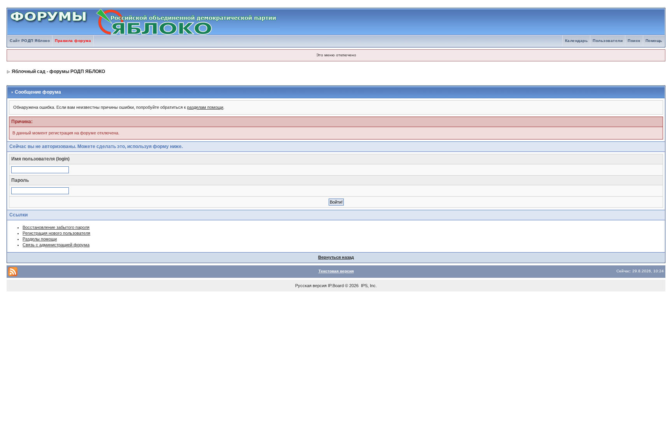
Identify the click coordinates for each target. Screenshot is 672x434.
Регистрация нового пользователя (56, 233)
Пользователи (608, 40)
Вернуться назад (336, 257)
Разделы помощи (40, 239)
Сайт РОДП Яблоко (30, 40)
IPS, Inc (368, 285)
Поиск (634, 40)
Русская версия (311, 285)
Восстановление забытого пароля (56, 227)
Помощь (654, 40)
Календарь (576, 40)
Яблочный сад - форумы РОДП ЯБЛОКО (58, 71)
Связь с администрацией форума (56, 244)
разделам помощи (205, 107)
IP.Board (336, 285)
